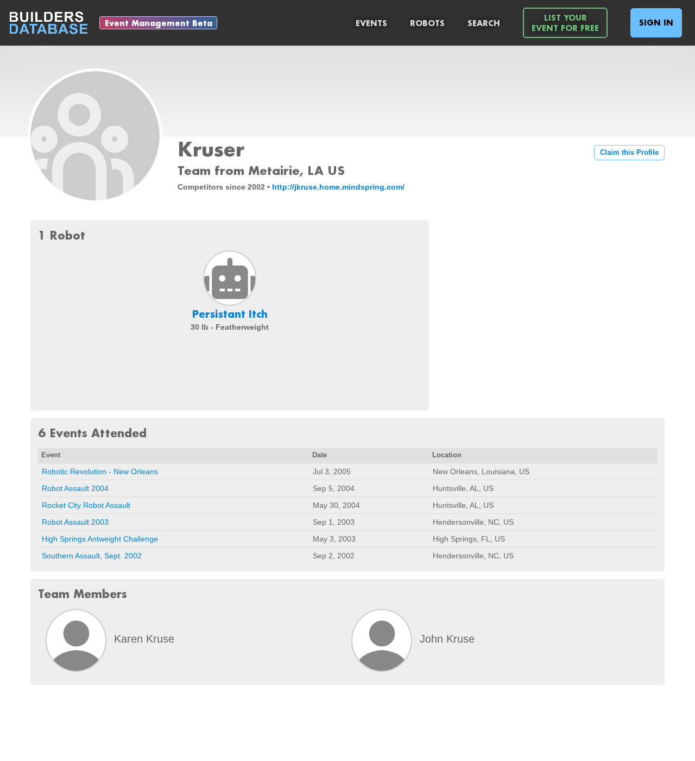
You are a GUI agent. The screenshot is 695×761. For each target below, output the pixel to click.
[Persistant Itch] (229, 278)
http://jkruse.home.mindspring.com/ (338, 187)
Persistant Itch (230, 313)
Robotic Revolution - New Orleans (100, 471)
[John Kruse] (381, 640)
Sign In (656, 22)
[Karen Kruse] (76, 640)
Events (371, 23)
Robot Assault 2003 (75, 522)
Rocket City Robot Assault (86, 505)
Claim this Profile (629, 152)
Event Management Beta (158, 23)
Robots (427, 23)
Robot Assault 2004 (75, 488)
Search (483, 23)
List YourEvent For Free (565, 22)
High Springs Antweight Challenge (100, 538)
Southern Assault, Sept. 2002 (92, 555)
